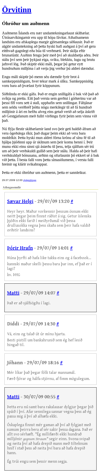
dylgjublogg (29, 180)
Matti (13, 293)
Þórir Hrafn (20, 248)
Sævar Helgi (20, 201)
